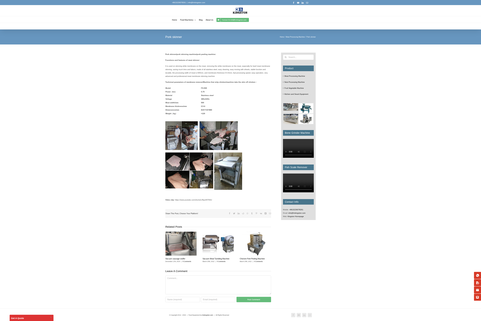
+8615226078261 (296, 210)
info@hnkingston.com (196, 3)
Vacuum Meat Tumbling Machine (216, 259)
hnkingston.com (207, 315)
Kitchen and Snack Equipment (296, 94)
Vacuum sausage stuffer (175, 259)
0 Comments (187, 261)
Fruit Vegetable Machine (294, 88)
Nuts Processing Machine (294, 82)
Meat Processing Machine (294, 76)
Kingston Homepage (296, 216)
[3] (477, 289)
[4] (477, 297)
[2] (477, 282)
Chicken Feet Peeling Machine (252, 259)
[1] (477, 275)
